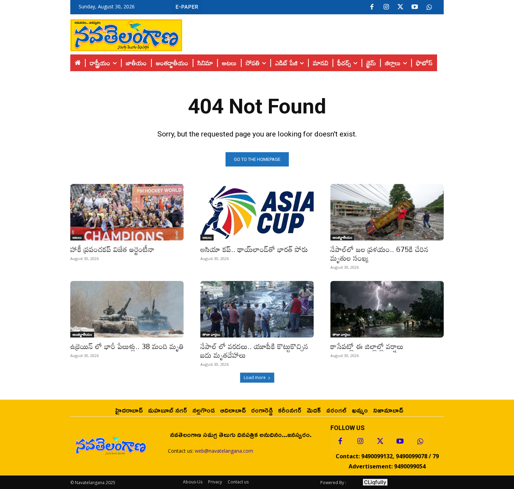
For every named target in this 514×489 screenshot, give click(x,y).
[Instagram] (386, 7)
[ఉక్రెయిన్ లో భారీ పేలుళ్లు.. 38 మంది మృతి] (127, 309)
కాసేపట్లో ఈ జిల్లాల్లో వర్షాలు (367, 346)
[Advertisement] (313, 33)
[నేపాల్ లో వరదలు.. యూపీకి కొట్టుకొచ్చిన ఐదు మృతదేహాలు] (257, 309)
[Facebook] (371, 7)
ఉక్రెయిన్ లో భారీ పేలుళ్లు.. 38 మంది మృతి (127, 346)
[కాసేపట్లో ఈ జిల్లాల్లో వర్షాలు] (387, 309)
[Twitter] (400, 7)
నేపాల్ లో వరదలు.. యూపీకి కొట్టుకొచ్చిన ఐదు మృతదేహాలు (254, 350)
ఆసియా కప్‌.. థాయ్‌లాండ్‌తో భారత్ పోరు (254, 249)
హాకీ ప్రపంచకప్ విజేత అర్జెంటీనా (112, 249)
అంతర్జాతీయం (342, 237)
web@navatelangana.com (224, 450)
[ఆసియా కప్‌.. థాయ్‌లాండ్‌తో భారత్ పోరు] (257, 212)
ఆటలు (76, 237)
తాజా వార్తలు (211, 334)
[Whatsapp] (420, 441)
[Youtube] (414, 7)
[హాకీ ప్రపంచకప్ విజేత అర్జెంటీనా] (127, 212)
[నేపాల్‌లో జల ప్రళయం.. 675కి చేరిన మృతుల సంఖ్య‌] (387, 212)
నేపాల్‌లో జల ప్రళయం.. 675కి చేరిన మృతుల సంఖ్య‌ (379, 253)
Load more (255, 377)
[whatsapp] (429, 7)
